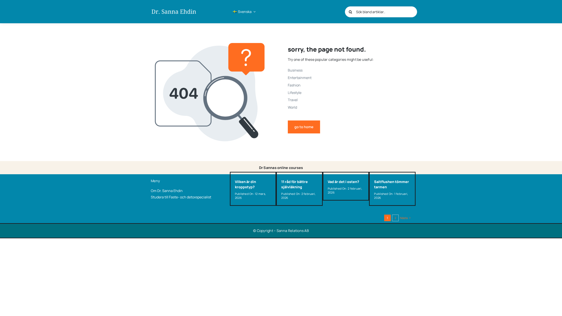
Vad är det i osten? (343, 181)
